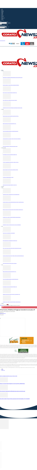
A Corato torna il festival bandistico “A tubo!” (8, 177)
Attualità (2, 70)
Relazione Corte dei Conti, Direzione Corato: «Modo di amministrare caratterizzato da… (13, 209)
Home (1, 305)
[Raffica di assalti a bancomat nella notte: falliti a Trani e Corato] (7, 122)
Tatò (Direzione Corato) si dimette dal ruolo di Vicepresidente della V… (11, 194)
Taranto (2, 18)
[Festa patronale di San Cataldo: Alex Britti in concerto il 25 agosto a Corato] (7, 183)
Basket (2, 369)
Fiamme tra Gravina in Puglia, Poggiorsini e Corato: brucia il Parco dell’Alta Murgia (12, 383)
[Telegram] (20, 316)
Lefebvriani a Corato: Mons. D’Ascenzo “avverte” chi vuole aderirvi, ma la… (11, 294)
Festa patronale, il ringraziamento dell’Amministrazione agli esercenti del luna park (12, 77)
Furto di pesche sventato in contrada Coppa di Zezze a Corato (10, 146)
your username (8, 22)
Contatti (2, 303)
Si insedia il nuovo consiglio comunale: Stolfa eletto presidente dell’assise (11, 217)
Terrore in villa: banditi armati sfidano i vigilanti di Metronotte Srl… (10, 131)
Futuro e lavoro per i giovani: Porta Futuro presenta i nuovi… (10, 92)
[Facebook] (7, 316)
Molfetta (2, 16)
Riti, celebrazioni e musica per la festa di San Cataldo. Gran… (10, 154)
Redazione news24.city (3, 313)
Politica (2, 187)
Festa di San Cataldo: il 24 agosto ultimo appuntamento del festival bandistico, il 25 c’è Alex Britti (15, 398)
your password (8, 23)
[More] (23, 316)
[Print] (18, 316)
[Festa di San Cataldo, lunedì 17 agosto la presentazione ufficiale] (7, 168)
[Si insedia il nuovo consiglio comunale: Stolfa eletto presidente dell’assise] (7, 215)
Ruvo (2, 17)
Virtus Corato (3, 370)
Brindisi (2, 12)
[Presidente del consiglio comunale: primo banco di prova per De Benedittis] (7, 223)
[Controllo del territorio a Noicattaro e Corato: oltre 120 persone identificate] (7, 137)
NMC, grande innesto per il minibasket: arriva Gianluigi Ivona (10, 240)
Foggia (2, 14)
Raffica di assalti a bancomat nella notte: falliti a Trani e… (9, 123)
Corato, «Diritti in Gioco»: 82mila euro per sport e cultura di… (10, 100)
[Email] (15, 316)
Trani (2, 19)
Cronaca (2, 109)
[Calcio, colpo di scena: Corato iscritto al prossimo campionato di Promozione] (7, 246)
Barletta (2, 10)
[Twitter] (10, 316)
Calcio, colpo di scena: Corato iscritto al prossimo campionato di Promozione (12, 248)
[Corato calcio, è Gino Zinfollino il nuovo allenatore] (7, 231)
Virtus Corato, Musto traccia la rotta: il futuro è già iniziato (10, 263)
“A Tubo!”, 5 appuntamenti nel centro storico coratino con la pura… (11, 162)
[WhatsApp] (12, 316)
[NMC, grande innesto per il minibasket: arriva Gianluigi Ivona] (7, 239)
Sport (2, 226)
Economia (2, 186)
